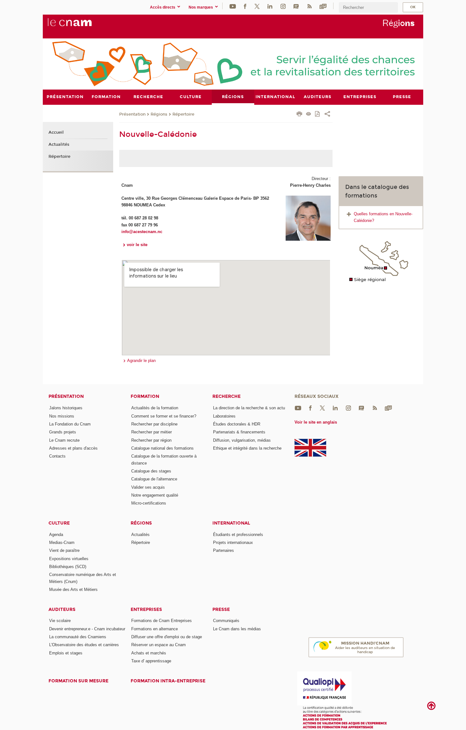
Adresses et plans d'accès (73, 448)
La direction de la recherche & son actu (249, 407)
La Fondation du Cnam (70, 424)
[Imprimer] (299, 114)
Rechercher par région (151, 440)
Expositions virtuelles (68, 558)
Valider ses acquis (148, 487)
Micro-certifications (148, 503)
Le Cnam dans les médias (237, 628)
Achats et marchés (148, 653)
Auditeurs (62, 609)
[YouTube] (232, 5)
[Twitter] (257, 5)
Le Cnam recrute (64, 440)
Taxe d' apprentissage (151, 661)
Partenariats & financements (239, 432)
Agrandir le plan (141, 360)
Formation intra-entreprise (168, 681)
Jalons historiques (65, 407)
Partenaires (223, 550)
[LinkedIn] (270, 5)
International (231, 523)
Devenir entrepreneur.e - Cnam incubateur (87, 628)
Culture (59, 523)
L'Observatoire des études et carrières (84, 644)
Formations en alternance (154, 628)
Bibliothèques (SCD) (67, 566)
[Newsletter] (323, 5)
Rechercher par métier (151, 432)
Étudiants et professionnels (238, 534)
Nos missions (61, 416)
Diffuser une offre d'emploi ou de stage (166, 636)
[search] (368, 7)
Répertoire (183, 114)
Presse (221, 609)
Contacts (57, 456)
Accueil (56, 132)
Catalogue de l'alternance (154, 479)
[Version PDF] (317, 114)
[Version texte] (308, 114)
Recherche (226, 396)
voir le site (137, 244)
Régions (159, 114)
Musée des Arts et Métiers (73, 589)
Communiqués (226, 620)
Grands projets (62, 432)
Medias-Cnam (61, 542)
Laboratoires (224, 416)
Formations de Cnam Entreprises (161, 620)
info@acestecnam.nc (141, 231)
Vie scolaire (60, 620)
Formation (145, 396)
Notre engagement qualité (154, 495)
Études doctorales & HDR (236, 424)
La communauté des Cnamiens (77, 636)
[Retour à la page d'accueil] (80, 25)
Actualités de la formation (154, 407)
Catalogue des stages (151, 471)
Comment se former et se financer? (163, 416)
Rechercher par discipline (154, 424)
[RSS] (309, 5)
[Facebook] (245, 5)
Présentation (132, 114)
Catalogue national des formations (162, 448)
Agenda (56, 534)
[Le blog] (296, 5)
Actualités (59, 144)
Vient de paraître (64, 550)
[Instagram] (283, 5)
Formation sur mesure (78, 681)
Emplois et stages (65, 653)
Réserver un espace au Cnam (158, 644)
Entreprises (146, 609)
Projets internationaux (233, 542)
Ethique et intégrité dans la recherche (247, 448)
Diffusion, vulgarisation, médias (242, 440)
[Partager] (327, 114)
